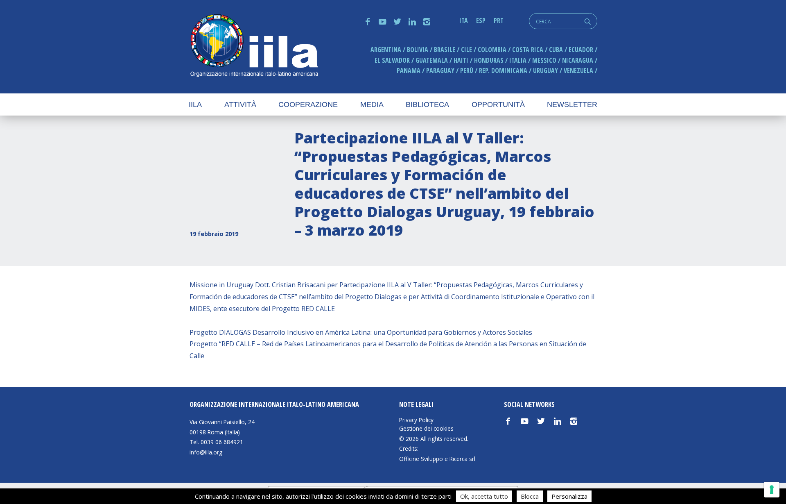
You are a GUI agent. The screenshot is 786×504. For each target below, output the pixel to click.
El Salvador (392, 60)
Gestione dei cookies (426, 428)
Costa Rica (527, 49)
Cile (466, 49)
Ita (463, 20)
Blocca (530, 496)
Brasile (444, 49)
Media (372, 104)
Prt (499, 20)
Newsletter (572, 104)
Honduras (489, 60)
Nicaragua (577, 60)
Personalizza (569, 496)
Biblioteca (427, 104)
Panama (408, 70)
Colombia (492, 49)
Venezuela (578, 70)
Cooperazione (308, 104)
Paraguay (440, 70)
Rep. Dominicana (503, 70)
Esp (481, 20)
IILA (254, 46)
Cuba (556, 49)
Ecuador (581, 49)
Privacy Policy (416, 420)
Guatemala (432, 60)
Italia (517, 60)
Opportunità (498, 104)
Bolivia (417, 49)
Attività (240, 104)
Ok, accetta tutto (484, 496)
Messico (544, 60)
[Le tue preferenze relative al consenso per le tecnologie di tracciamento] (771, 489)
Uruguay (545, 70)
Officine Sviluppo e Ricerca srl (437, 459)
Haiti (461, 60)
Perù (466, 70)
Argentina (385, 49)
